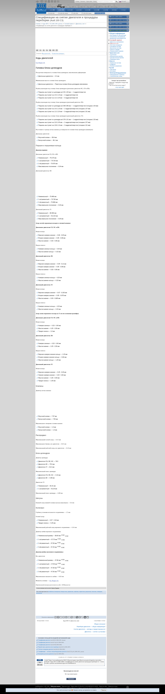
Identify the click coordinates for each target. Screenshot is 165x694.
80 (52, 10)
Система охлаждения (116, 45)
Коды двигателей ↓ (46, 53)
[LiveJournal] (77, 617)
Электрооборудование (118, 73)
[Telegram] (69, 617)
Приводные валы (115, 59)
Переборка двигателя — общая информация (91, 626)
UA (85, 686)
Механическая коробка (116, 56)
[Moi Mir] (66, 617)
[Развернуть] (127, 16)
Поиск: (95, 1)
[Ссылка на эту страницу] (53, 50)
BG (81, 686)
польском (94, 591)
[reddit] (88, 617)
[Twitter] (61, 617)
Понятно (103, 690)
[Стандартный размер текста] (43, 50)
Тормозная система (115, 63)
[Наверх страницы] (127, 688)
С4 (51, 13)
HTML (39, 660)
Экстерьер (113, 69)
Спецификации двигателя (51, 640)
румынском (88, 591)
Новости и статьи (112, 686)
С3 (74, 13)
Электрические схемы (116, 76)
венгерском (39, 593)
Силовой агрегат (116, 40)
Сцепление (113, 54)
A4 (78, 10)
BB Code (39, 664)
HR (89, 686)
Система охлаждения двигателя (51, 649)
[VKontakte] (55, 617)
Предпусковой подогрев (116, 51)
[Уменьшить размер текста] (40, 50)
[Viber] (71, 617)
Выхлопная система (115, 48)
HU (97, 686)
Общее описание (99, 624)
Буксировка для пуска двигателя (51, 654)
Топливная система (115, 46)
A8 (96, 10)
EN (79, 686)
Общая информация (117, 33)
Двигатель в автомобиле (117, 42)
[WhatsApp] (74, 617)
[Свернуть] (127, 30)
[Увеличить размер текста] (47, 50)
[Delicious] (82, 617)
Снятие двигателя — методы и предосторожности (89, 629)
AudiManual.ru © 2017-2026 (42, 686)
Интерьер (113, 71)
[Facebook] (58, 617)
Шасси (112, 61)
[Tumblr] (79, 617)
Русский (124, 1)
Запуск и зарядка (115, 49)
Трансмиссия (114, 53)
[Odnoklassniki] (63, 617)
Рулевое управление (116, 66)
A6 (87, 10)
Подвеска (112, 64)
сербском (76, 591)
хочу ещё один (119, 87)
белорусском (64, 591)
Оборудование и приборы (117, 74)
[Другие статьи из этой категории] (50, 50)
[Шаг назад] (37, 50)
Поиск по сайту (103, 686)
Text (40, 662)
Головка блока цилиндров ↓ (58, 53)
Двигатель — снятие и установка (95, 631)
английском (51, 591)
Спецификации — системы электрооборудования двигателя (61, 651)
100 (61, 10)
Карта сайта (89, 1)
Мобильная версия (55, 686)
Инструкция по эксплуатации (118, 35)
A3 (69, 10)
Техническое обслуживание (117, 36)
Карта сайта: (74, 686)
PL (93, 686)
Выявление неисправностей (118, 38)
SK (95, 686)
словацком (99, 591)
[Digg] (85, 617)
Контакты (83, 1)
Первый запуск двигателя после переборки (54, 647)
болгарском (57, 591)
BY (83, 686)
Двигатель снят (114, 43)
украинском (70, 591)
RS (87, 686)
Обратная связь (66, 686)
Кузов (112, 68)
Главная (77, 1)
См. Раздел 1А (40, 62)
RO (91, 686)
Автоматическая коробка (117, 57)
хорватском (82, 591)
